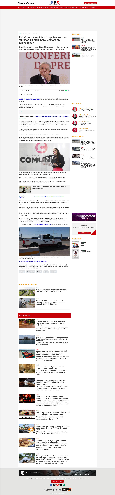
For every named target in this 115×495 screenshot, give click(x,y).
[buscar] (96, 8)
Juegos (93, 7)
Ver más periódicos (90, 3)
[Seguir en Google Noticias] (68, 90)
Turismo (82, 7)
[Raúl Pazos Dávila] (75, 130)
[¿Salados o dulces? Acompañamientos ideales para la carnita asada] (27, 445)
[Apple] (60, 485)
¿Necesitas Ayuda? (57, 481)
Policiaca (27, 7)
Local (22, 7)
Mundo (36, 7)
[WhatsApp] (26, 90)
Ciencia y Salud (75, 7)
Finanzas (41, 7)
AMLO (45, 271)
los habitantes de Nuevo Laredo (43, 224)
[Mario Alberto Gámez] (75, 123)
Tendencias (68, 7)
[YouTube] (58, 2)
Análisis (47, 7)
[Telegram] (29, 90)
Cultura (62, 7)
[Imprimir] (38, 90)
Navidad (39, 271)
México (32, 7)
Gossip (57, 7)
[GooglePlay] (64, 485)
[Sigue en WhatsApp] (66, 90)
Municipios (53, 271)
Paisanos (22, 271)
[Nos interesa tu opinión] (57, 473)
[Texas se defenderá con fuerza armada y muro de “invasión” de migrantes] (27, 291)
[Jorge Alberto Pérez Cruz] (75, 109)
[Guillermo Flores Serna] (75, 116)
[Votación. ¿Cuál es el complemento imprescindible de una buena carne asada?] (27, 401)
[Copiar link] (35, 90)
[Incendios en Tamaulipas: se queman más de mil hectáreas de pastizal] (27, 370)
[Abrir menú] (18, 8)
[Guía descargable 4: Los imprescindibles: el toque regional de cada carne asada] (27, 416)
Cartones (52, 7)
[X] (55, 2)
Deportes (87, 7)
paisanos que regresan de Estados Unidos (29, 99)
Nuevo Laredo (30, 271)
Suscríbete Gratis (84, 232)
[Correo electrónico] (32, 90)
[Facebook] (52, 2)
